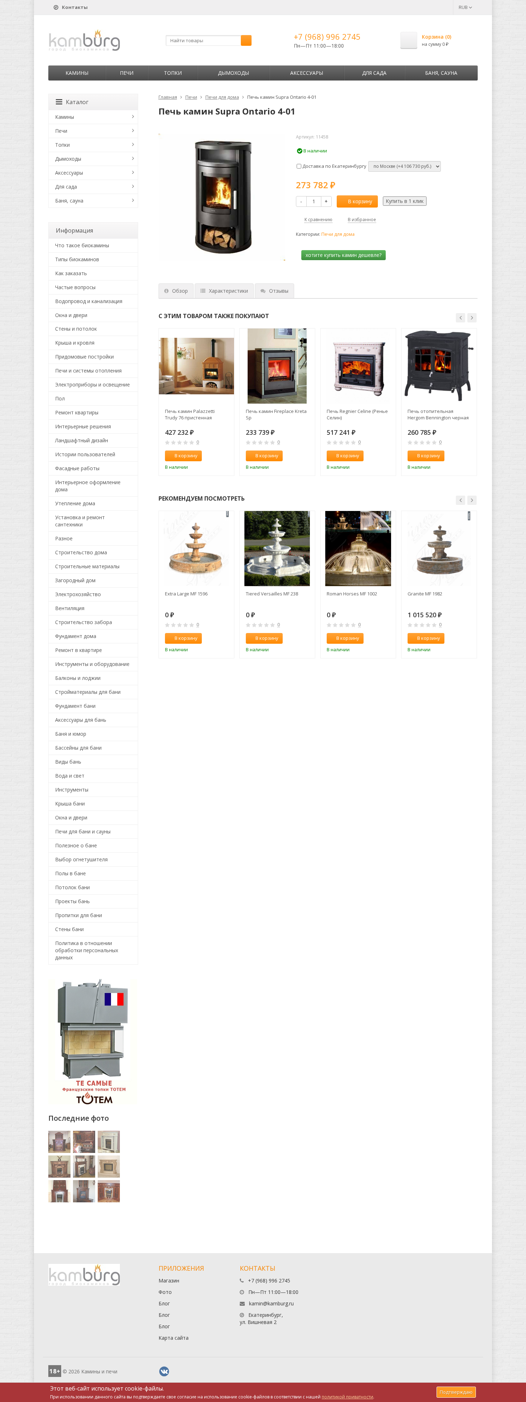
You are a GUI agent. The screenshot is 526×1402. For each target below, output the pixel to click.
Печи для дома (222, 97)
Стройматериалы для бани (88, 691)
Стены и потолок (76, 328)
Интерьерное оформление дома (88, 486)
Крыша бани (70, 803)
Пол (60, 398)
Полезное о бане (76, 845)
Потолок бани (72, 887)
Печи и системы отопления (88, 370)
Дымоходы (233, 72)
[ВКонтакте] (164, 1371)
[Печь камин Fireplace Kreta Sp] (277, 366)
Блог (164, 1303)
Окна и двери (71, 315)
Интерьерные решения (83, 426)
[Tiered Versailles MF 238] (277, 548)
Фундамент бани (75, 705)
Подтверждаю (456, 1392)
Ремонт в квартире (78, 650)
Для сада (374, 72)
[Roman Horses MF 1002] (358, 548)
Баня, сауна (441, 72)
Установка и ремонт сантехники (80, 521)
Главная (168, 97)
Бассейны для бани (78, 747)
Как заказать (71, 273)
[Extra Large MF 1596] (196, 548)
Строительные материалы (87, 566)
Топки (173, 72)
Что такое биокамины (82, 245)
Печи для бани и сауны (83, 831)
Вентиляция (69, 608)
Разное (64, 538)
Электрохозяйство (78, 594)
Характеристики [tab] (228, 290)
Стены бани (69, 929)
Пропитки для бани (78, 915)
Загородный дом (75, 580)
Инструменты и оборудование (92, 664)
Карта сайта (174, 1337)
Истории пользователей (85, 454)
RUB (464, 7)
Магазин (169, 1280)
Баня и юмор (70, 733)
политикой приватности (347, 1397)
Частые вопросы (75, 287)
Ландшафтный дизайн (81, 440)
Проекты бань (72, 901)
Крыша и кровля (74, 342)
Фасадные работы (77, 468)
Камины (76, 72)
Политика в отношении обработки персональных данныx (86, 950)
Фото (165, 1292)
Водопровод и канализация (88, 301)
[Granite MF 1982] (439, 548)
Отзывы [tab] (278, 290)
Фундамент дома (75, 636)
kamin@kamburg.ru (271, 1303)
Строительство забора (83, 622)
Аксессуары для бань (80, 719)
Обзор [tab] (180, 290)
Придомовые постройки (84, 356)
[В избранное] (225, 456)
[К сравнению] (213, 456)
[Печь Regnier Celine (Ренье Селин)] (358, 366)
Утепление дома (75, 503)
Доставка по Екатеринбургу (333, 166)
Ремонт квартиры (76, 412)
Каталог (77, 102)
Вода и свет (69, 775)
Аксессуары (306, 72)
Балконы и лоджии (78, 678)
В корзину (360, 201)
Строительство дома (81, 552)
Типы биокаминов (77, 259)
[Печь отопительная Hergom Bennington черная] (439, 366)
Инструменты (71, 789)
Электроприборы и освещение (92, 384)
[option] (196, 402)
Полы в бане (70, 873)
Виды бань (68, 761)
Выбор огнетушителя (81, 859)
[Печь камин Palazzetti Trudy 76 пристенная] (196, 366)
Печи (126, 72)
